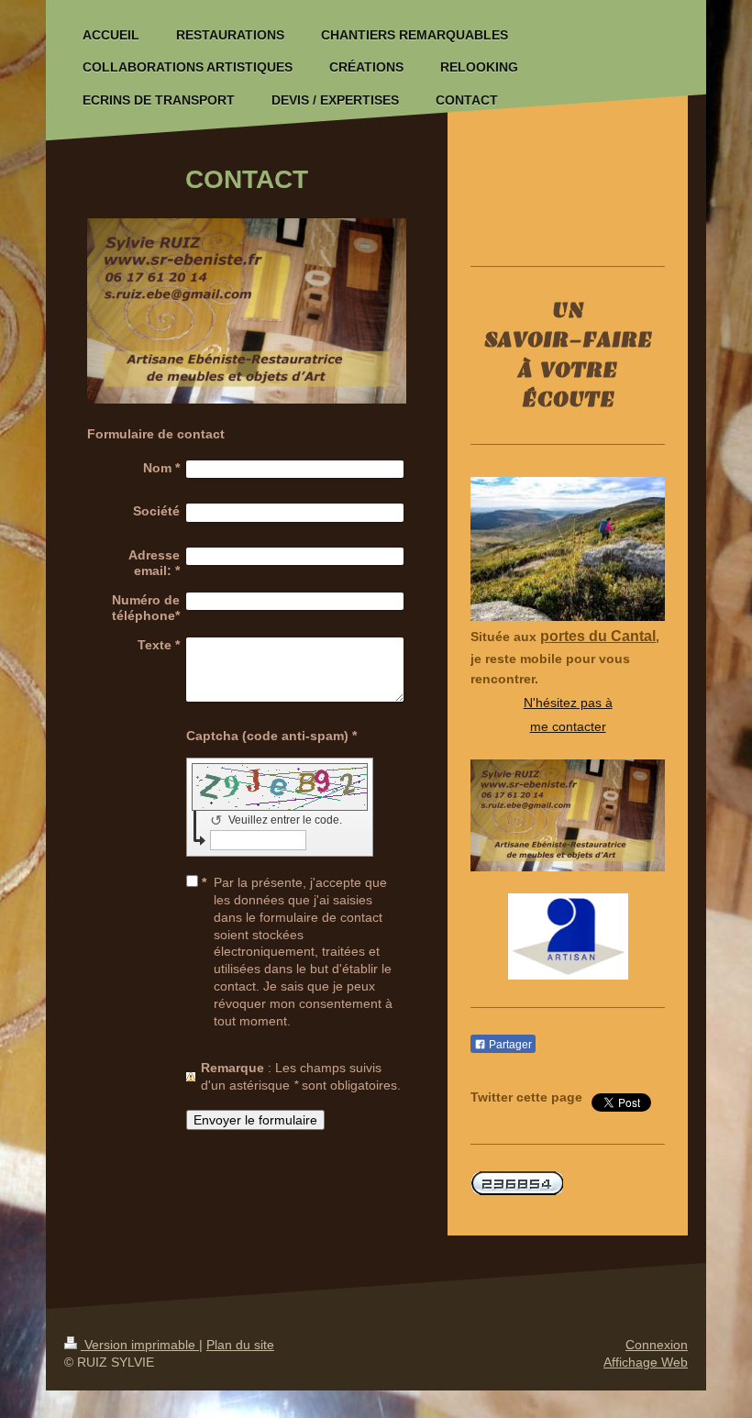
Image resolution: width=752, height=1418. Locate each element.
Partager (509, 1044)
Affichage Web (645, 1362)
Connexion (656, 1344)
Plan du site (240, 1344)
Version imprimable (140, 1344)
